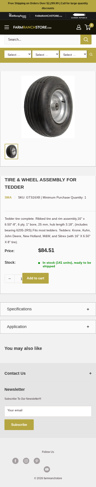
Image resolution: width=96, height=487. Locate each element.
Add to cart (35, 278)
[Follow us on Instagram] (26, 461)
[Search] (86, 39)
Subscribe (19, 424)
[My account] (79, 27)
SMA (8, 197)
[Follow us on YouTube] (46, 469)
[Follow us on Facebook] (15, 461)
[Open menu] (6, 27)
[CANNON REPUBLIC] (79, 15)
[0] (88, 27)
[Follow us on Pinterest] (37, 461)
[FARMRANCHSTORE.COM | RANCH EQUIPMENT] (48, 15)
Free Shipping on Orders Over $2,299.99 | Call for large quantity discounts (48, 6)
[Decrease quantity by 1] (9, 279)
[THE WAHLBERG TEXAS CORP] (17, 15)
